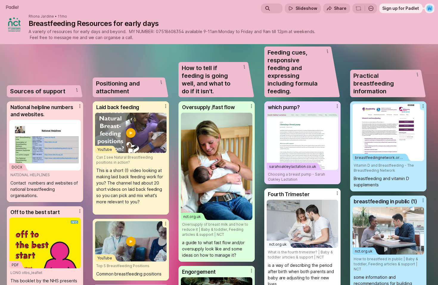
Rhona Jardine (41, 16)
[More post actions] (80, 106)
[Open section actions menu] (77, 90)
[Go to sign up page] (429, 8)
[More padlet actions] (371, 8)
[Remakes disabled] (358, 8)
